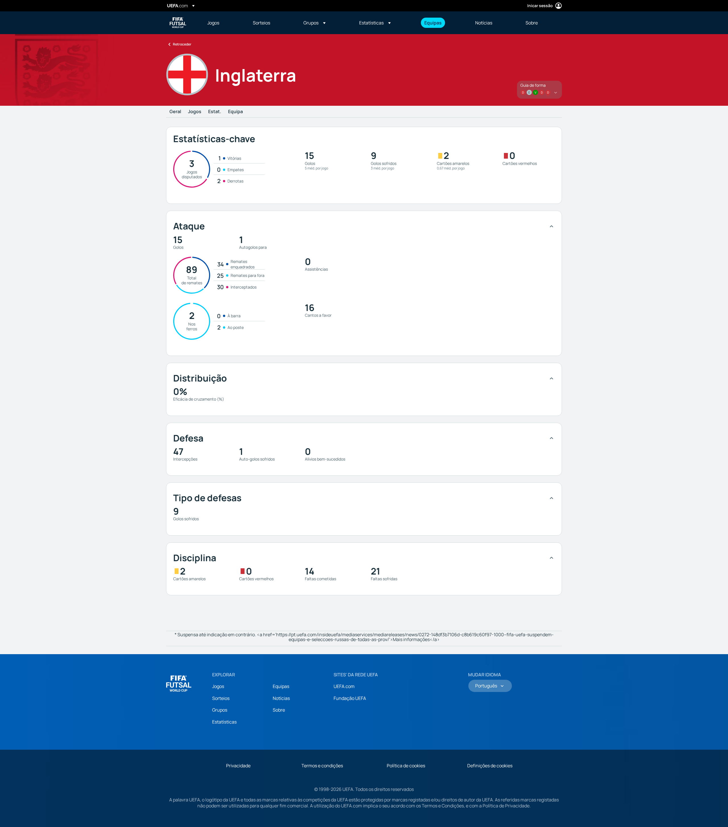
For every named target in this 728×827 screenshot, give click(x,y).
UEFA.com (344, 686)
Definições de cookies (489, 765)
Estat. (214, 111)
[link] (213, 22)
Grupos (219, 710)
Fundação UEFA (350, 698)
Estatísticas (224, 722)
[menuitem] (223, 22)
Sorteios (220, 698)
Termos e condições (322, 765)
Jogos (194, 111)
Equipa (235, 111)
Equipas (281, 686)
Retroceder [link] (182, 44)
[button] (314, 22)
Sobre (279, 710)
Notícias (281, 698)
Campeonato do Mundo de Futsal (178, 22)
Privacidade (238, 765)
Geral (175, 111)
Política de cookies (406, 765)
